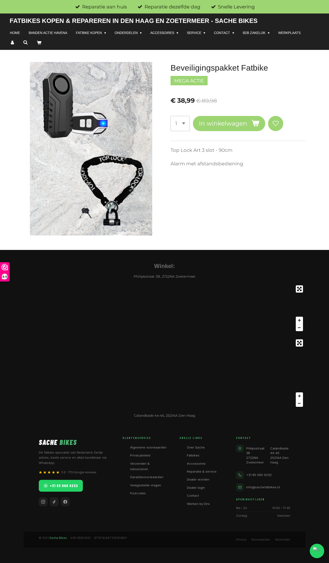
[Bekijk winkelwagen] (39, 42)
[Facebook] (65, 501)
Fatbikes (193, 455)
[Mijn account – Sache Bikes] (12, 42)
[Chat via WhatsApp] (317, 551)
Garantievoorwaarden (146, 477)
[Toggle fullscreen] (299, 289)
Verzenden (282, 539)
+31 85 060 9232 (64, 485)
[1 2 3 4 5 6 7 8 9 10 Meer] (180, 123)
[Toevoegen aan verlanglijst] (275, 123)
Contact (193, 495)
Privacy (241, 539)
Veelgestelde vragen (145, 485)
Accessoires (196, 463)
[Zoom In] (299, 320)
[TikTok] (54, 501)
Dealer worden (198, 479)
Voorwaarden (260, 539)
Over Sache (196, 447)
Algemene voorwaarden (148, 447)
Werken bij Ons (198, 504)
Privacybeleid (140, 455)
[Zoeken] (25, 42)
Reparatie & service (202, 471)
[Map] (164, 308)
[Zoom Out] (299, 327)
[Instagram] (43, 501)
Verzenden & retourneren (140, 466)
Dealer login (196, 487)
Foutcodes (138, 493)
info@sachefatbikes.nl (263, 487)
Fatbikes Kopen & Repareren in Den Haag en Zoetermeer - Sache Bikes (133, 20)
